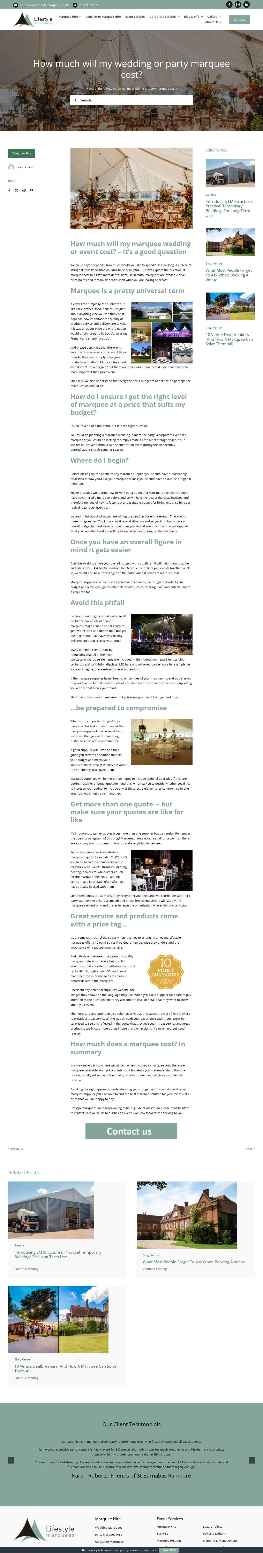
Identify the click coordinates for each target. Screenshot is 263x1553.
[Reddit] (24, 190)
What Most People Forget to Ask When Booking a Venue (229, 275)
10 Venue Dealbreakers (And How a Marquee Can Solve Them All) (229, 339)
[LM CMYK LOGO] (33, 12)
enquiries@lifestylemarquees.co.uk (44, 5)
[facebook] (229, 4)
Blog (28, 153)
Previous (17, 1149)
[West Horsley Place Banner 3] (230, 230)
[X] (16, 190)
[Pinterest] (31, 190)
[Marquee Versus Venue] (230, 294)
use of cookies (148, 1550)
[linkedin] (246, 4)
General (211, 194)
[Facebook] (9, 190)
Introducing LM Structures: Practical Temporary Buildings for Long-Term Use (230, 208)
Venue (217, 263)
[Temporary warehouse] (230, 160)
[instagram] (238, 4)
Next (249, 1149)
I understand (169, 1550)
